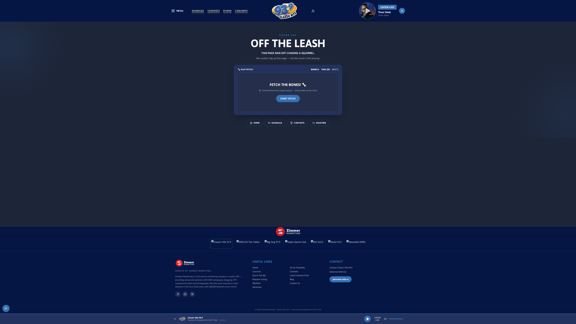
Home (257, 123)
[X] (192, 294)
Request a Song (259, 279)
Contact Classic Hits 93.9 (341, 267)
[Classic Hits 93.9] (284, 10)
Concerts (241, 10)
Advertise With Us (338, 272)
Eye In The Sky (259, 275)
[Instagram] (185, 294)
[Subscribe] (6, 308)
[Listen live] (367, 10)
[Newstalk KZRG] (355, 243)
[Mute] (385, 319)
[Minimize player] (175, 319)
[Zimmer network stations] (313, 11)
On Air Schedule (297, 267)
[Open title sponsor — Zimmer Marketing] (288, 231)
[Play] (367, 319)
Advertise (256, 287)
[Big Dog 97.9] (272, 243)
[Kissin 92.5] (335, 243)
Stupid (227, 10)
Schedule (198, 10)
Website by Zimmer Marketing (193, 271)
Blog (292, 279)
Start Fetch (288, 98)
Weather (321, 123)
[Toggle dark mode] (402, 11)
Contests (214, 10)
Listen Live (387, 7)
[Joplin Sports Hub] (295, 243)
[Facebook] (178, 294)
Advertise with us (341, 279)
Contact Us (295, 283)
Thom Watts (384, 12)
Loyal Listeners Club (299, 275)
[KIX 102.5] (317, 243)
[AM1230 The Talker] (248, 243)
